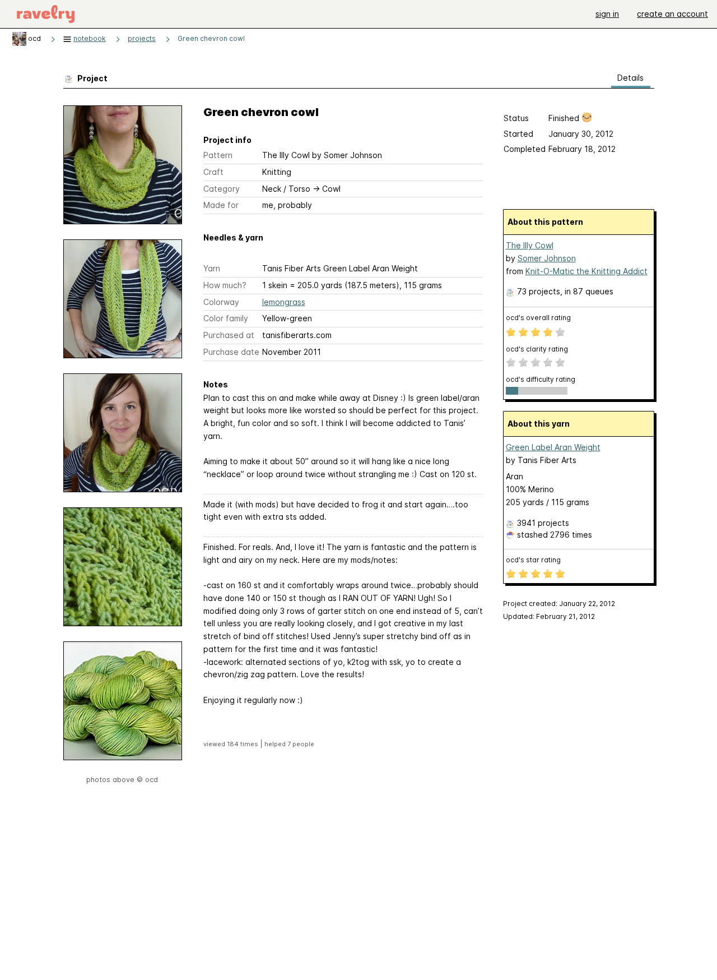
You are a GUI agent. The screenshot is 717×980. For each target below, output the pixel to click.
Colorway (221, 302)
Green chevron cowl (211, 38)
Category (221, 188)
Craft (213, 172)
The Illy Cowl (529, 245)
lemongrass (283, 302)
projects (142, 38)
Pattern (217, 155)
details (630, 77)
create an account (672, 14)
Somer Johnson (547, 258)
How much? (224, 285)
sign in (607, 14)
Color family (225, 318)
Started (518, 133)
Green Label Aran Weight (553, 447)
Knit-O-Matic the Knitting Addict (586, 271)
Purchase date (231, 352)
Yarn (211, 268)
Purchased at (228, 335)
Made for (221, 205)
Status (516, 118)
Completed (525, 149)
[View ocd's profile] (19, 38)
